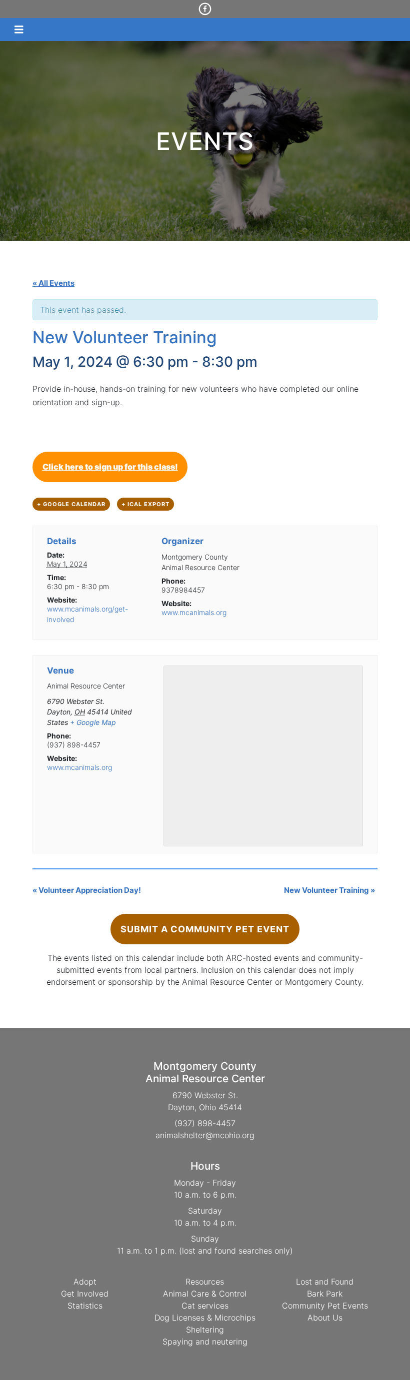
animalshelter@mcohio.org (205, 1135)
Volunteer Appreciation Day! (86, 890)
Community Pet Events (325, 1306)
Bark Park (324, 1294)
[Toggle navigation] (19, 29)
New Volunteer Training (329, 890)
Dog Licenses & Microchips (205, 1318)
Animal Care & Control (204, 1294)
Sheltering (205, 1330)
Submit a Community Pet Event (205, 929)
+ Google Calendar (71, 504)
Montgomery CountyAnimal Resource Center (205, 1072)
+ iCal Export (146, 504)
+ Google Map (93, 722)
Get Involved (84, 1294)
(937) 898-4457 (205, 1123)
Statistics (85, 1306)
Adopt (85, 1282)
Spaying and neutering (205, 1342)
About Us (325, 1318)
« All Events (53, 283)
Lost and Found (325, 1282)
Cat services (205, 1306)
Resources (205, 1282)
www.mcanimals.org (194, 612)
